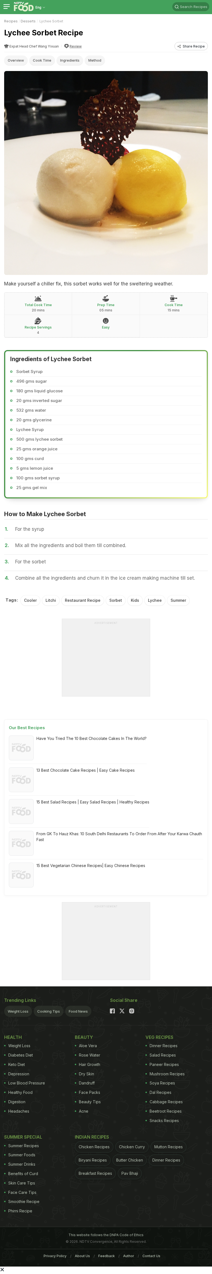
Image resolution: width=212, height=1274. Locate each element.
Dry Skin (86, 1073)
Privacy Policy (55, 1256)
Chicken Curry (132, 1146)
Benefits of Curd (23, 1173)
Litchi (51, 600)
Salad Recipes (163, 1055)
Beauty (84, 1037)
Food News (78, 1011)
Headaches (18, 1111)
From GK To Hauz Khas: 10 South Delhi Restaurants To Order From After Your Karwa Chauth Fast (119, 836)
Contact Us (151, 1256)
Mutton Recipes (168, 1146)
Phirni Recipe (20, 1211)
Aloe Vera (88, 1045)
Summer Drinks (21, 1164)
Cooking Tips (48, 1011)
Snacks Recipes (164, 1120)
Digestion (16, 1101)
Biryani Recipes (93, 1160)
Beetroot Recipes (166, 1111)
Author (128, 1256)
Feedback (106, 1256)
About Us (82, 1256)
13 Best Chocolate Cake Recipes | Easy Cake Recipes (85, 770)
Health (13, 1037)
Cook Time (42, 60)
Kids (135, 600)
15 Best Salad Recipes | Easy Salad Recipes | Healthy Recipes (92, 802)
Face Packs (89, 1092)
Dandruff (87, 1083)
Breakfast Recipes (95, 1173)
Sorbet (115, 600)
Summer (178, 600)
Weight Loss (18, 1011)
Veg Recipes (159, 1037)
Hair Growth (89, 1064)
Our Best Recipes (27, 727)
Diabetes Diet (20, 1055)
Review (76, 46)
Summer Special (23, 1137)
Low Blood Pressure (26, 1083)
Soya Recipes (162, 1083)
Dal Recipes (160, 1092)
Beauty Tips (90, 1101)
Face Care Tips (22, 1192)
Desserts (28, 21)
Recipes (11, 21)
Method (94, 60)
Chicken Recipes (94, 1146)
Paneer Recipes (164, 1064)
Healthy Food (20, 1092)
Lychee (155, 600)
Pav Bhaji (129, 1173)
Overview (16, 60)
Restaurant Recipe (82, 600)
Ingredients (70, 60)
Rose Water (89, 1055)
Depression (18, 1073)
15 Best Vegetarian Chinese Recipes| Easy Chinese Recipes (90, 865)
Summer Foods (21, 1154)
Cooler (30, 600)
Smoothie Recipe (23, 1201)
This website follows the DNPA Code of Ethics (106, 1235)
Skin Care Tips (21, 1183)
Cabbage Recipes (166, 1101)
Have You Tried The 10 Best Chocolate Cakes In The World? (91, 738)
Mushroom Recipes (167, 1073)
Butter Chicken (129, 1160)
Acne (83, 1111)
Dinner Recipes (163, 1045)
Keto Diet (16, 1064)
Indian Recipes (92, 1137)
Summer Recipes (23, 1145)
